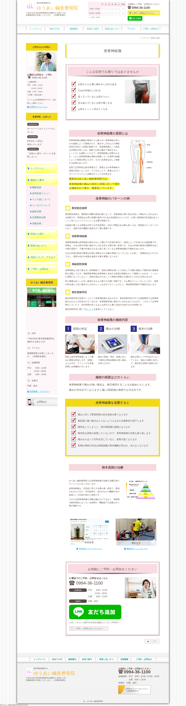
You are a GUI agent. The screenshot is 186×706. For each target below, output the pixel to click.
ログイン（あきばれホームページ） (14, 705)
